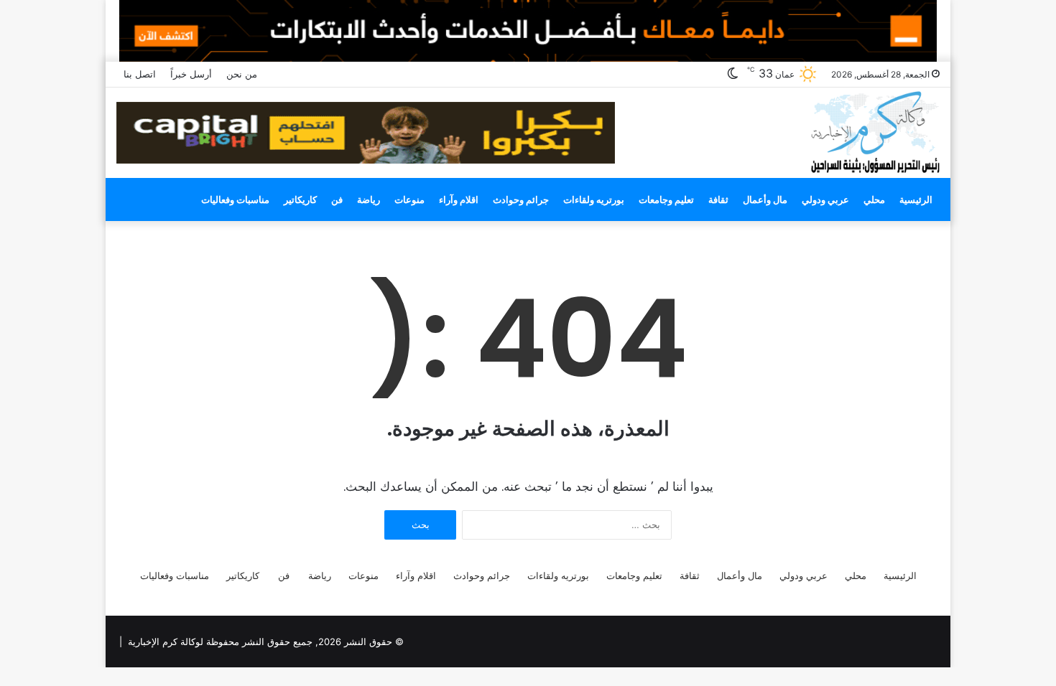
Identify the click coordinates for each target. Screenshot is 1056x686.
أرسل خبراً (191, 74)
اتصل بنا (140, 74)
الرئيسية (915, 199)
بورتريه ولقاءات (593, 199)
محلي (874, 199)
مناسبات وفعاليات (235, 199)
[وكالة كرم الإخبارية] (875, 131)
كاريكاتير (300, 199)
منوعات (409, 199)
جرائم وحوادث (521, 199)
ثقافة (718, 199)
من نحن (241, 74)
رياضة (368, 199)
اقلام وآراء (458, 199)
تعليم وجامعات (666, 199)
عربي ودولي (825, 199)
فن (337, 199)
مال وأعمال (765, 199)
